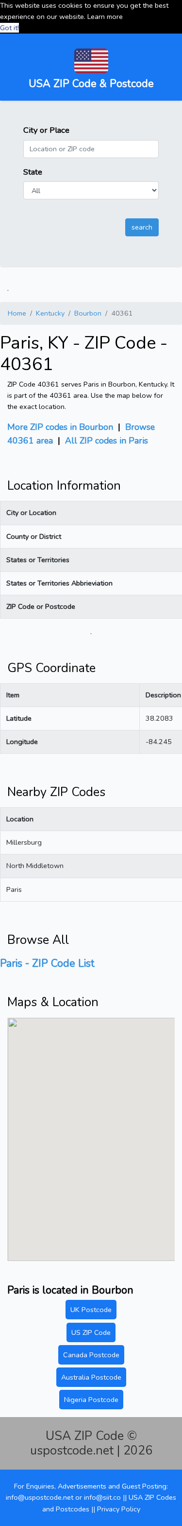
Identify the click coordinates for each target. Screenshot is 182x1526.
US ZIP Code (91, 1332)
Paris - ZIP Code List (47, 963)
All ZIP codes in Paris (106, 440)
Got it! (9, 28)
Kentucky (50, 313)
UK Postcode (91, 1309)
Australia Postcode (91, 1377)
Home (17, 313)
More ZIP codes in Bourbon (60, 427)
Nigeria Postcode (91, 1399)
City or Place (46, 130)
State (32, 171)
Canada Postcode (91, 1355)
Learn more (105, 16)
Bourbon (87, 313)
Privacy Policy (118, 1509)
